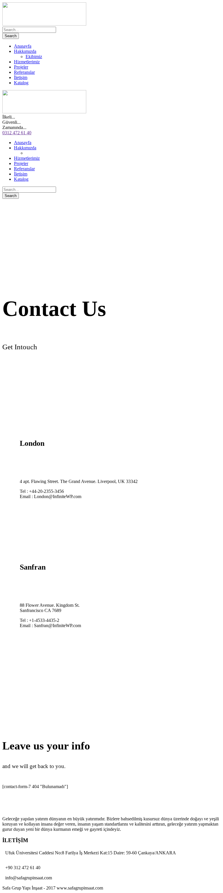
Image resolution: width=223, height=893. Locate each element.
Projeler (21, 67)
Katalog (21, 82)
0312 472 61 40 (16, 132)
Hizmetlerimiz (27, 61)
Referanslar (24, 72)
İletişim (20, 77)
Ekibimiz (34, 56)
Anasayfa (22, 46)
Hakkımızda (25, 51)
